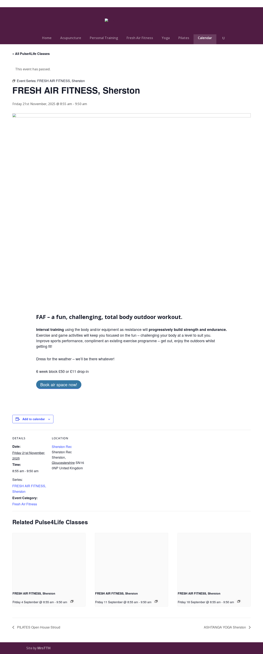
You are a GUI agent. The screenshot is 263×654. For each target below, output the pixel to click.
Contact (231, 4)
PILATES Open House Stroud (38, 627)
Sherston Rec (62, 446)
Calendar (205, 38)
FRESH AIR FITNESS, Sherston (34, 593)
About (216, 4)
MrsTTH (44, 648)
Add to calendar (33, 419)
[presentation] (49, 560)
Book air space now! (58, 384)
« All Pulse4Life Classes (31, 53)
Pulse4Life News (197, 4)
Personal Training (104, 38)
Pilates (183, 38)
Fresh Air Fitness (140, 38)
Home (47, 38)
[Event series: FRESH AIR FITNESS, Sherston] (71, 601)
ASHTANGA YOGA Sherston (225, 627)
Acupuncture (70, 38)
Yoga (166, 38)
